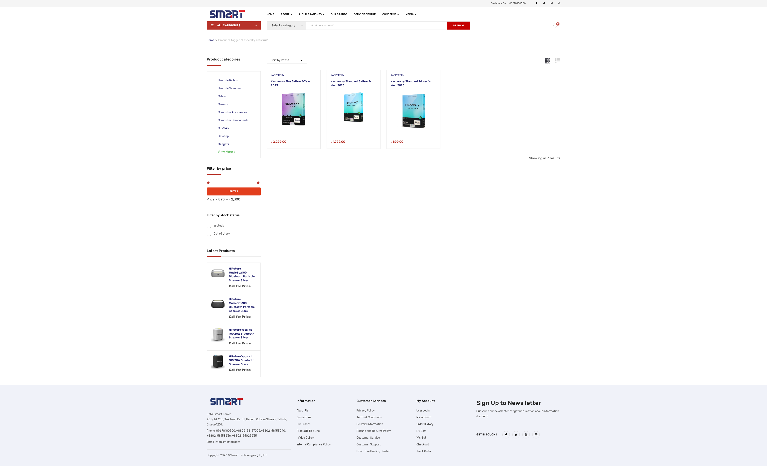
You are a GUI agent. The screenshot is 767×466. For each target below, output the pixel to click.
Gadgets (223, 144)
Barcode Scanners (229, 88)
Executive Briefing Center (373, 451)
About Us (302, 410)
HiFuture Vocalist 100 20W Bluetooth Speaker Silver (241, 333)
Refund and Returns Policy (374, 431)
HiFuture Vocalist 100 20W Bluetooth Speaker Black (241, 360)
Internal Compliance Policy (314, 444)
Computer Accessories (232, 112)
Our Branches (312, 14)
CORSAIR (223, 128)
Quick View (293, 124)
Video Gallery (306, 437)
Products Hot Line (308, 431)
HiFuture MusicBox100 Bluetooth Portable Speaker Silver (242, 274)
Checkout (422, 444)
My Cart (421, 431)
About (285, 14)
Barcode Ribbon (228, 80)
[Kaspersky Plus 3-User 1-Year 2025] (293, 94)
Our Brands (339, 14)
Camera (223, 104)
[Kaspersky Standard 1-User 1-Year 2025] (413, 94)
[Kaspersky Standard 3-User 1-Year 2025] (353, 94)
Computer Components (233, 120)
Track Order (423, 451)
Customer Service (368, 437)
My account (424, 417)
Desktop (223, 136)
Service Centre (365, 14)
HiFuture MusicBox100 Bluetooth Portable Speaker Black (242, 305)
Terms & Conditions (369, 417)
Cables (222, 96)
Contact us (304, 417)
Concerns (389, 14)
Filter (234, 191)
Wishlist (421, 437)
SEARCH (458, 25)
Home (270, 14)
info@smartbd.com (227, 442)
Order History (424, 424)
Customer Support (369, 444)
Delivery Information (370, 424)
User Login (423, 410)
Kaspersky (277, 75)
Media (409, 14)
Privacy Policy (366, 410)
